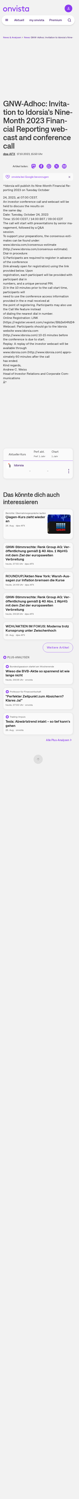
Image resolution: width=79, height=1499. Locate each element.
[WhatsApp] (49, 167)
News (27, 37)
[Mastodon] (33, 167)
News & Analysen (12, 37)
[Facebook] (41, 167)
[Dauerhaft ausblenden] (69, 176)
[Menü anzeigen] (7, 20)
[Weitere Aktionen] (68, 471)
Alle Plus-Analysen (57, 740)
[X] (56, 167)
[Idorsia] (10, 465)
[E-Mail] (64, 167)
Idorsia (19, 465)
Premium (55, 20)
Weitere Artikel (58, 647)
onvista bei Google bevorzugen (30, 177)
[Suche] (69, 20)
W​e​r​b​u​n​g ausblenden (52, 66)
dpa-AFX (9, 154)
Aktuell (19, 20)
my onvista (36, 20)
